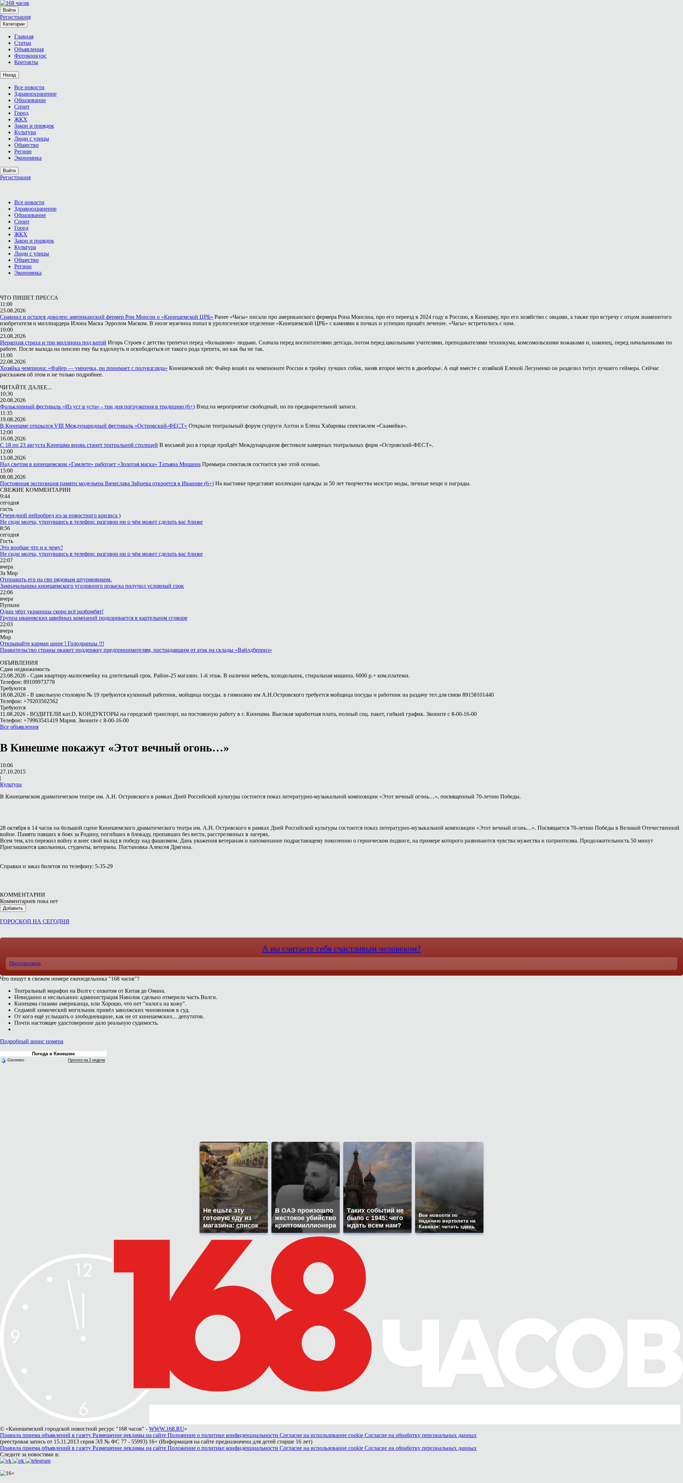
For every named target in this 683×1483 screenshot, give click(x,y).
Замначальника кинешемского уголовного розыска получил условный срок (92, 586)
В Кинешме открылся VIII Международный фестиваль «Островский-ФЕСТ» (93, 426)
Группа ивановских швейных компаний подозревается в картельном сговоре (93, 618)
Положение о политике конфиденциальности (224, 1435)
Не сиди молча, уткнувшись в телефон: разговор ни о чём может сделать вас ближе (101, 522)
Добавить (13, 908)
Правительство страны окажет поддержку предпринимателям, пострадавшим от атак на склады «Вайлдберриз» (136, 650)
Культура (11, 784)
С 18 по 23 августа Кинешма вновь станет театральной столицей (79, 445)
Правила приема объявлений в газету (46, 1435)
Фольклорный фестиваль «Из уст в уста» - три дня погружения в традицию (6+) (97, 406)
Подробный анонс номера (31, 1041)
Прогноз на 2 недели (86, 1060)
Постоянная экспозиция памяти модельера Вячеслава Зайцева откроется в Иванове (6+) (107, 483)
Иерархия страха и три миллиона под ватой (53, 342)
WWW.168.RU (166, 1429)
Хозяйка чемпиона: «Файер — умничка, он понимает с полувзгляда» (84, 368)
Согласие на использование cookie (322, 1435)
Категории (14, 24)
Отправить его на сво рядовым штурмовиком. (56, 579)
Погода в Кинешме (53, 1053)
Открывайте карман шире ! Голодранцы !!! (52, 643)
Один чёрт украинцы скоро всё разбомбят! (52, 611)
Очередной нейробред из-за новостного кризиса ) (60, 515)
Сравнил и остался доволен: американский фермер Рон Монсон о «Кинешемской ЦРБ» (106, 317)
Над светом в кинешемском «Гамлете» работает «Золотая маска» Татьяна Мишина (100, 464)
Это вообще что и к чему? (31, 547)
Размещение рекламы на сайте (130, 1435)
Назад (9, 75)
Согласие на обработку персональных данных (421, 1435)
